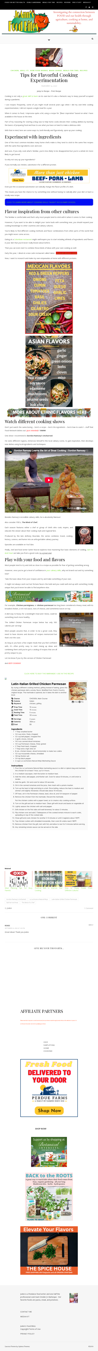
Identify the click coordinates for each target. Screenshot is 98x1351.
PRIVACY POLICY (27, 1333)
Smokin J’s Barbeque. (48, 1297)
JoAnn (9, 908)
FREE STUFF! (77, 2)
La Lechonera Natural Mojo (39, 899)
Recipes (60, 2)
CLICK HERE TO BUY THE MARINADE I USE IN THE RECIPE (49, 673)
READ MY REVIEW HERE (66, 253)
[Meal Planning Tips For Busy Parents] (18, 879)
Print (76, 702)
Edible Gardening (34, 2)
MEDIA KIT (87, 2)
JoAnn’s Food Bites (28, 1326)
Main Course (55, 71)
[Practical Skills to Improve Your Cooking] (48, 879)
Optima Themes (24, 1346)
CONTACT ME (26, 1311)
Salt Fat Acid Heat (12, 903)
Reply (91, 925)
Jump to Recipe (43, 91)
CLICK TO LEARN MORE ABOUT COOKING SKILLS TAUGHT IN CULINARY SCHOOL (41, 202)
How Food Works (39, 71)
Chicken (15, 71)
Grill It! (24, 71)
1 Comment (88, 908)
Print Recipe (56, 91)
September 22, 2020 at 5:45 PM (15, 928)
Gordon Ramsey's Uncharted (16, 899)
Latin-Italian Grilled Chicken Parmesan (64, 899)
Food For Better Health (15, 2)
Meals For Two (49, 2)
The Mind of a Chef (28, 903)
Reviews (67, 2)
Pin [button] (82, 702)
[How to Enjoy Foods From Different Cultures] (78, 879)
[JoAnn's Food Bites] (49, 24)
